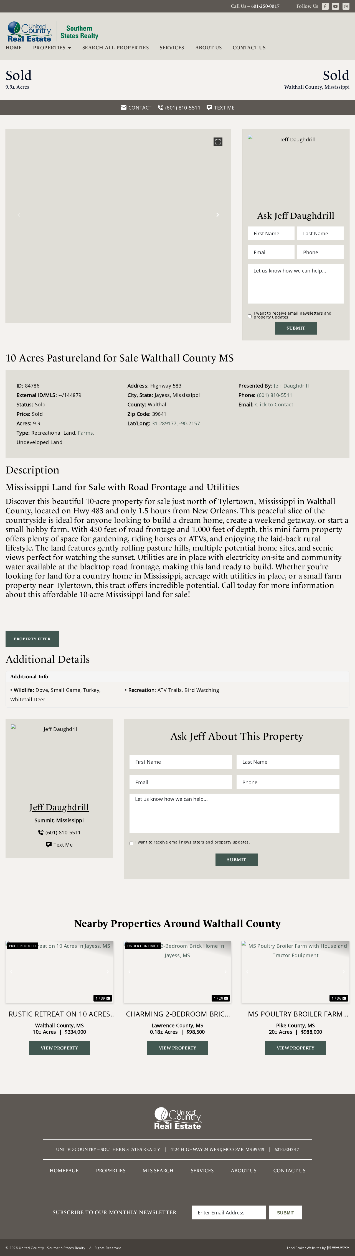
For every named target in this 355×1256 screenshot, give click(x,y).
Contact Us (249, 47)
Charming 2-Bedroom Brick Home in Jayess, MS (177, 1013)
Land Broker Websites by (306, 1248)
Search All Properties (115, 47)
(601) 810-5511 (274, 395)
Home (14, 47)
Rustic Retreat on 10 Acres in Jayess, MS (59, 1013)
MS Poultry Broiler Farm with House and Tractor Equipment (295, 1013)
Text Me (63, 844)
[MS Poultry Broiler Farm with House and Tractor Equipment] (295, 972)
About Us (208, 47)
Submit (295, 328)
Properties (49, 47)
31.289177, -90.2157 (176, 423)
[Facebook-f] (325, 6)
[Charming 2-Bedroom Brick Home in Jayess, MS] (178, 972)
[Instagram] (346, 6)
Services (172, 47)
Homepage (64, 1170)
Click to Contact (274, 404)
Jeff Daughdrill (291, 385)
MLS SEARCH (158, 1170)
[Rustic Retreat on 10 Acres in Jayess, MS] (59, 972)
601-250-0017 (265, 6)
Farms (85, 432)
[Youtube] (335, 6)
